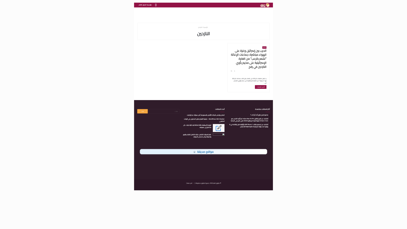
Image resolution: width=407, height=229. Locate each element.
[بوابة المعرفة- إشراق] (265, 5)
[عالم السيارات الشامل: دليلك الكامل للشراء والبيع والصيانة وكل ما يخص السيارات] (218, 137)
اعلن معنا (189, 183)
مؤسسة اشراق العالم (145, 4)
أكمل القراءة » (260, 87)
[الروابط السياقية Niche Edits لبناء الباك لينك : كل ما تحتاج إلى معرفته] (218, 128)
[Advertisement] (203, 14)
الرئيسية (205, 27)
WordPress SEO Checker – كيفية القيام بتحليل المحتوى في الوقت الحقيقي (204, 120)
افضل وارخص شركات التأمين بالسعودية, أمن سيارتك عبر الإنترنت (205, 115)
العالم (264, 47)
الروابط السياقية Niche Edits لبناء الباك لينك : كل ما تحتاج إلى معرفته (197, 126)
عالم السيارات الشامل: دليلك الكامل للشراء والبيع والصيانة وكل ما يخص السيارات (197, 135)
